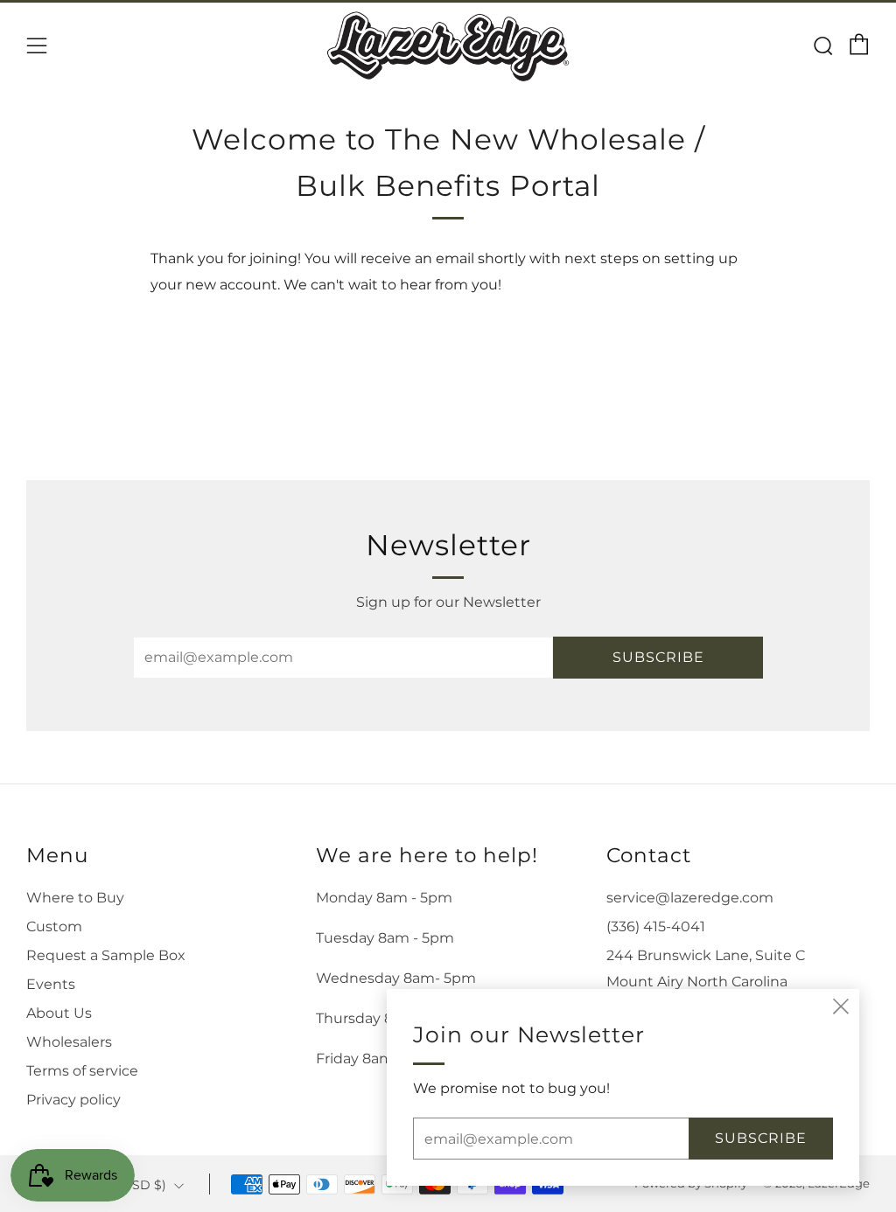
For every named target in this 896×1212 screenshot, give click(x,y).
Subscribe (658, 657)
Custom (54, 926)
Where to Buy (75, 897)
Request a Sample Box (106, 955)
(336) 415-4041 (655, 926)
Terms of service (82, 1070)
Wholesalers (69, 1042)
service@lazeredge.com (690, 897)
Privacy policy (73, 1099)
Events (50, 984)
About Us (59, 1013)
